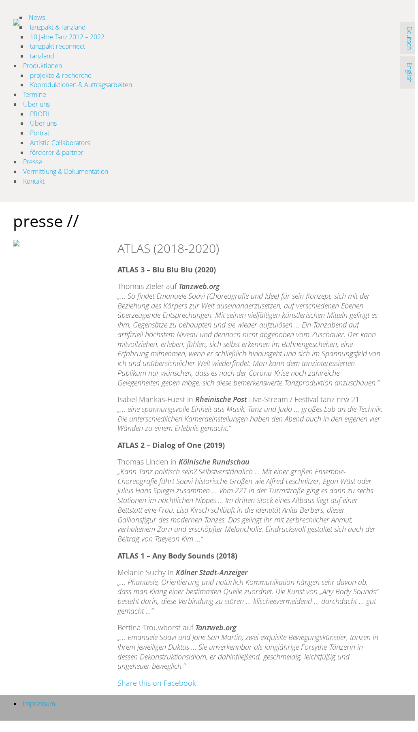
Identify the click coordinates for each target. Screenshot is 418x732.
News (37, 17)
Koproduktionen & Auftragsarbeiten (81, 84)
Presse (32, 161)
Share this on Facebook (156, 683)
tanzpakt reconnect (57, 46)
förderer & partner (56, 152)
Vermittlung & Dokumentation (65, 171)
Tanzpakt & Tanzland (57, 27)
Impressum (39, 703)
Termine (34, 94)
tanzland (42, 55)
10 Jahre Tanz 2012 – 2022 (67, 36)
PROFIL (40, 113)
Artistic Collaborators (60, 142)
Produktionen (42, 65)
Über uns (36, 104)
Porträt (39, 132)
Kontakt (34, 181)
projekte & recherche (61, 75)
